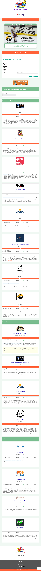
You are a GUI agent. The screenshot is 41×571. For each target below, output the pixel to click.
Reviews (35, 340)
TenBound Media (20, 527)
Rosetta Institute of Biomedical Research (20, 500)
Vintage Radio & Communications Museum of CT (20, 244)
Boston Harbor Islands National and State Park (20, 362)
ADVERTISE (20, 561)
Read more (10, 260)
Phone (27, 145)
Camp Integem (20, 452)
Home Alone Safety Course (20, 479)
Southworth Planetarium (20, 216)
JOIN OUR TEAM (20, 564)
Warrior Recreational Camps (20, 302)
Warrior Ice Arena (7, 280)
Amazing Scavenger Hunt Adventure (20, 333)
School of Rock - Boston (20, 189)
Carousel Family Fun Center (20, 138)
